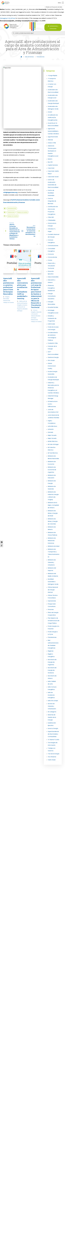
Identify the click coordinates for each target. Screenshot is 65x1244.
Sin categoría (52, 712)
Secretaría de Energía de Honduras (52, 670)
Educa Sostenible (53, 277)
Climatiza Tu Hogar (51, 230)
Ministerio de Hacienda (52, 487)
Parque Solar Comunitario (52, 605)
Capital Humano (53, 165)
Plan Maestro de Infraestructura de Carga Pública (53, 620)
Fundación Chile (53, 343)
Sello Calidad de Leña (52, 682)
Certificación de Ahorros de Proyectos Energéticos (22, 303)
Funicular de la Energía (52, 347)
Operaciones (52, 601)
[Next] (40, 244)
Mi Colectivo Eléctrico (51, 448)
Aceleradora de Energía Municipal (53, 102)
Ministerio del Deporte (52, 569)
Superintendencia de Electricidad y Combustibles (53, 734)
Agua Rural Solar (53, 137)
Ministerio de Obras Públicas (52, 534)
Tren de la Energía (53, 754)
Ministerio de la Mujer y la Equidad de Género (53, 505)
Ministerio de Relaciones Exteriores (52, 540)
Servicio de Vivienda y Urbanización (52, 706)
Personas (51, 609)
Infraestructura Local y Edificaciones (52, 404)
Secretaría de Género (52, 677)
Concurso (51, 254)
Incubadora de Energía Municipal (53, 378)
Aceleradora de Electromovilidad (53, 91)
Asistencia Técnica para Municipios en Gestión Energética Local (53, 151)
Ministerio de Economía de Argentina (52, 469)
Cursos (50, 260)
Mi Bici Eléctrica (52, 441)
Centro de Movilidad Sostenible (51, 192)
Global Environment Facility (52, 365)
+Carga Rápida (52, 75)
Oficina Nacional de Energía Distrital (53, 589)
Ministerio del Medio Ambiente (53, 575)
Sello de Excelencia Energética (51, 695)
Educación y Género (51, 281)
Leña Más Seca (52, 426)
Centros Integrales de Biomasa (52, 201)
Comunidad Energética (51, 250)
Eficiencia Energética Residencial (51, 288)
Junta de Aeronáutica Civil (53, 411)
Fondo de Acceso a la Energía (53, 328)
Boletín (50, 159)
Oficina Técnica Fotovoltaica (52, 596)
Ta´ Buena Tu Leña (53, 739)
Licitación (51, 429)
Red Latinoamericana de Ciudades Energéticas (53, 644)
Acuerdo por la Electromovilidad (53, 124)
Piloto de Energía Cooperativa (53, 614)
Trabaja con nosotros (22, 212)
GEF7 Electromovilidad (53, 353)
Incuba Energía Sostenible (52, 373)
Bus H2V (50, 162)
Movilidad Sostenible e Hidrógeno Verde (53, 581)
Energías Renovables (51, 303)
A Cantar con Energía (52, 85)
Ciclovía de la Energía (52, 224)
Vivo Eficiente (52, 757)
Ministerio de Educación (52, 476)
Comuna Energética (51, 241)
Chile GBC (51, 217)
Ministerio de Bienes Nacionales (53, 457)
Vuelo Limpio (52, 760)
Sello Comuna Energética (52, 688)
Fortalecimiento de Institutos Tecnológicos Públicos (53, 336)
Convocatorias (52, 257)
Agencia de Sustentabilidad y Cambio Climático (53, 131)
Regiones (50, 651)
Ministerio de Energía (52, 482)
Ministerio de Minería (52, 528)
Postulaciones (11, 212)
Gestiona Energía (53, 357)
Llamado (50, 432)
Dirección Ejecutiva (51, 272)
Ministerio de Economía (52, 463)
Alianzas (50, 140)
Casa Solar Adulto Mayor (53, 172)
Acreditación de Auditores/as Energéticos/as (53, 117)
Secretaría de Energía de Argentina (52, 662)
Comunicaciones (53, 245)
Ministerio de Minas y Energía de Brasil (53, 513)
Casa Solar (51, 168)
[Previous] (37, 244)
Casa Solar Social (53, 177)
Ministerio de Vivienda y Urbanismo (52, 562)
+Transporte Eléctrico (52, 80)
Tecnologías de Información (52, 744)
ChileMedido (51, 220)
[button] (53, 7)
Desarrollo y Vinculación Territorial (36, 314)
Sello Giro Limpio (53, 701)
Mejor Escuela (52, 435)
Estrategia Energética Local (53, 311)
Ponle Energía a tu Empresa (53, 627)
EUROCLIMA (51, 324)
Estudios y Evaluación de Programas (22, 307)
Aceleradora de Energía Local (53, 96)
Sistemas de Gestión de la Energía (52, 717)
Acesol (50, 112)
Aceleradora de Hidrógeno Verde (53, 107)
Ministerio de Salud (53, 546)
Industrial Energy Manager (53, 397)
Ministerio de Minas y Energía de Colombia (53, 521)
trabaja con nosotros (13, 216)
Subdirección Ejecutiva (52, 724)
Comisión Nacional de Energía (53, 235)
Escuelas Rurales (53, 307)
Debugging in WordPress (7, 18)
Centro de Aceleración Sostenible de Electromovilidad (53, 183)
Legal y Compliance (51, 422)
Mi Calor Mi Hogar (53, 444)
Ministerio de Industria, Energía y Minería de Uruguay (53, 495)
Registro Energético (51, 655)
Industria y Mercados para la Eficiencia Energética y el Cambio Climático (53, 388)
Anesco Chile (52, 143)
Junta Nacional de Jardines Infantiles (53, 416)
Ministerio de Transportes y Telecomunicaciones (53, 553)
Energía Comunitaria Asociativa (51, 296)
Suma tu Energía (53, 728)
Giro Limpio (51, 360)
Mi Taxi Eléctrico (53, 453)
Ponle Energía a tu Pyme (53, 633)
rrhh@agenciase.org (10, 192)
